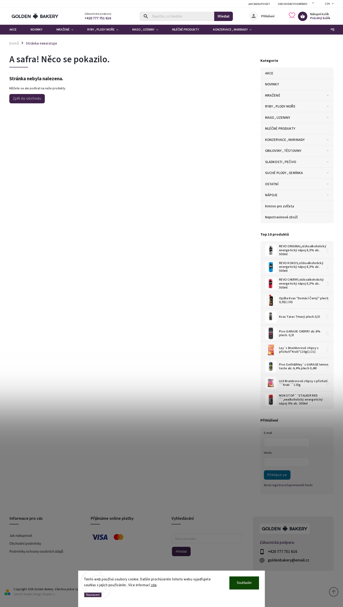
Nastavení (93, 595)
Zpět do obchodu (27, 98)
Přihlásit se (277, 475)
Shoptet (27, 594)
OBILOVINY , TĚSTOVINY (283, 150)
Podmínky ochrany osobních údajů (36, 551)
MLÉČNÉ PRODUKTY (280, 128)
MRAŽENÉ (272, 95)
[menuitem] (16, 30)
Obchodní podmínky (293, 4)
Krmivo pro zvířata (279, 206)
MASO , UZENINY (277, 117)
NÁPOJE (271, 195)
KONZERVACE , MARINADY (285, 139)
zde (154, 585)
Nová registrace (275, 485)
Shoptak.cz (48, 594)
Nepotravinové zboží (281, 217)
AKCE (269, 73)
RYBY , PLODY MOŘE (280, 106)
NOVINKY (272, 84)
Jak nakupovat (259, 4)
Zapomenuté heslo (299, 485)
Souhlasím (244, 582)
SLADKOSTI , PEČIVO (280, 161)
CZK (327, 4)
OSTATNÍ (272, 184)
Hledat (224, 16)
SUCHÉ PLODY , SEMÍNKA (284, 172)
